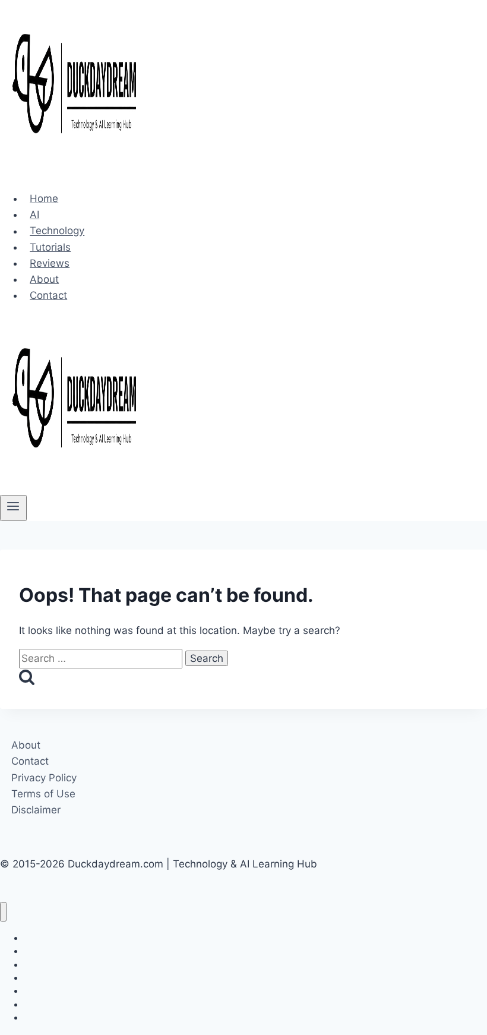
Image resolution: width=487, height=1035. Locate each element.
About (44, 279)
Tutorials (50, 247)
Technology (57, 231)
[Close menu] (3, 912)
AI (34, 214)
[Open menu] (13, 508)
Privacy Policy (44, 778)
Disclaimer (36, 810)
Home (44, 198)
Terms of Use (43, 794)
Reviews (49, 263)
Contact (48, 295)
